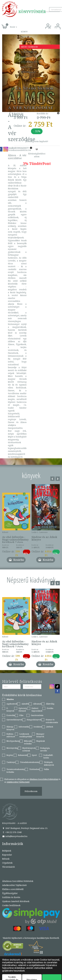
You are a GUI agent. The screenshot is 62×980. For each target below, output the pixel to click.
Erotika (50, 708)
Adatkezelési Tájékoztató (14, 885)
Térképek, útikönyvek (49, 763)
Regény (9, 755)
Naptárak (40, 741)
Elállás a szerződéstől (13, 889)
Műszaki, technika (28, 742)
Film (21, 715)
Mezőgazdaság (13, 741)
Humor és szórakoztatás (52, 721)
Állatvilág (50, 703)
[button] (10, 25)
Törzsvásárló (28, 72)
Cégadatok (7, 862)
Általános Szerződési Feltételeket (43, 779)
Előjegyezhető (29, 51)
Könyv (24, 31)
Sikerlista (26, 57)
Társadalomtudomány (30, 762)
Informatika (24, 726)
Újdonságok (27, 41)
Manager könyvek (40, 735)
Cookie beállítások (11, 905)
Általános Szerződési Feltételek (17, 881)
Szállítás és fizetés (31, 62)
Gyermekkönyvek (14, 719)
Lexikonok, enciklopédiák (25, 735)
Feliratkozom (31, 791)
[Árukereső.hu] (13, 947)
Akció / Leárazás (29, 46)
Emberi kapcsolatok (37, 709)
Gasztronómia (37, 715)
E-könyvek (10, 709)
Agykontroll (11, 703)
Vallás (46, 769)
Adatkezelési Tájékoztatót (18, 782)
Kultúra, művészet (10, 735)
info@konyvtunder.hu (16, 836)
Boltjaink (6, 850)
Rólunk (5, 858)
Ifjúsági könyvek (10, 728)
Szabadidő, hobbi (48, 756)
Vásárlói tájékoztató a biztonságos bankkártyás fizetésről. (31, 938)
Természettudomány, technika (15, 770)
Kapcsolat (26, 67)
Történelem (34, 769)
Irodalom (38, 726)
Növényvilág (12, 748)
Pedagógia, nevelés (45, 749)
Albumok (37, 703)
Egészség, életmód (23, 709)
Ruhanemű (23, 755)
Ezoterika (10, 715)
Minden (10, 699)
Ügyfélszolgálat (9, 893)
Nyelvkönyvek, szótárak (29, 749)
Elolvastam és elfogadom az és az (32, 780)
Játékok (49, 726)
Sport (34, 755)
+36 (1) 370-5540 (13, 832)
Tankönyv (11, 762)
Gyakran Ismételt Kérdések (15, 901)
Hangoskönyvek (34, 719)
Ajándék (25, 36)
